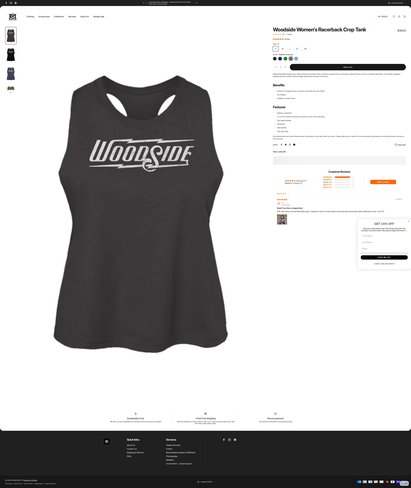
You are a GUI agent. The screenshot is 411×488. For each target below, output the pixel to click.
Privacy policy (9, 483)
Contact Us (132, 449)
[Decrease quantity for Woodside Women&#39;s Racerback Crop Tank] (275, 67)
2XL (305, 49)
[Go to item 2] (10, 73)
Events (169, 449)
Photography (172, 456)
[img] (282, 199)
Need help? (402, 145)
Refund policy (18, 483)
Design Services (173, 445)
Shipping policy (38, 483)
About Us (131, 445)
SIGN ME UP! (384, 257)
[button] (278, 39)
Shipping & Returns (135, 452)
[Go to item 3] (10, 92)
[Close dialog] (408, 221)
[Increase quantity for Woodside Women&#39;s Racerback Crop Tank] (285, 67)
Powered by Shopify (30, 480)
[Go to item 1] (10, 54)
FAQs (129, 456)
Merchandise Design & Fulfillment (180, 452)
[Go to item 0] (10, 35)
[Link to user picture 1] (282, 219)
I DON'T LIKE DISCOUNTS (384, 263)
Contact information (50, 483)
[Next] (196, 3)
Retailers (170, 460)
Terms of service (28, 483)
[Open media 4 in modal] (140, 214)
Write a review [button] (383, 182)
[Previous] (143, 3)
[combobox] (397, 3)
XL (297, 49)
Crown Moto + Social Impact (179, 464)
